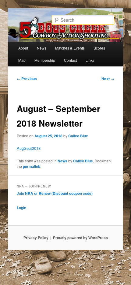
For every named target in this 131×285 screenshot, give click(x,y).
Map (22, 60)
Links (90, 60)
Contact (70, 60)
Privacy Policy (35, 237)
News (41, 47)
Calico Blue (78, 136)
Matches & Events (70, 47)
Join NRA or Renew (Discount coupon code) (55, 193)
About (23, 47)
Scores (99, 47)
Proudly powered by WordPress (80, 237)
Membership (44, 60)
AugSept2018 (29, 148)
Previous (27, 78)
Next (107, 78)
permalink (31, 166)
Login (21, 207)
